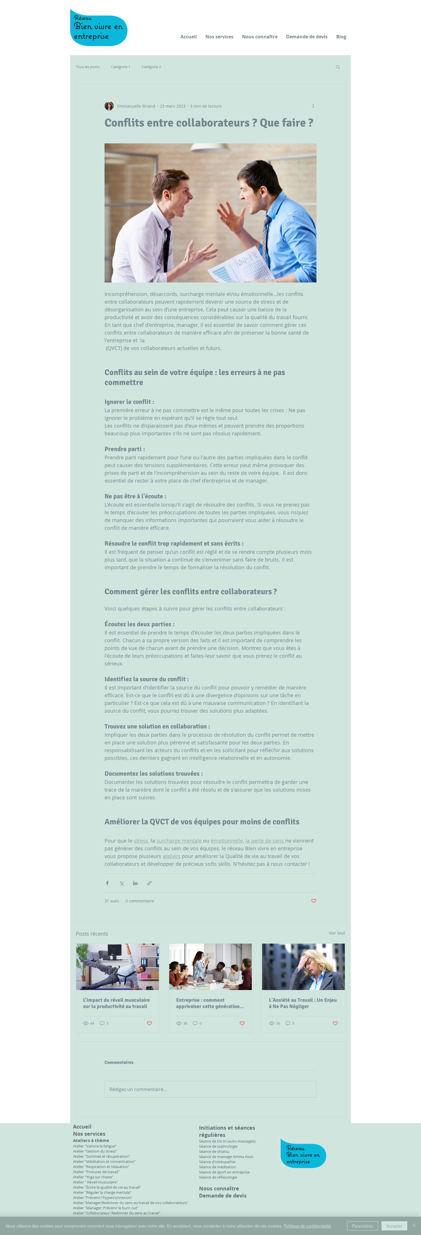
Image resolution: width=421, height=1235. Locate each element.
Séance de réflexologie (218, 1177)
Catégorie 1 (120, 66)
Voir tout (337, 933)
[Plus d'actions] (313, 105)
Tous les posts (88, 66)
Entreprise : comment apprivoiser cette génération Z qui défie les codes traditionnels (210, 1003)
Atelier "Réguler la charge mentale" (102, 1192)
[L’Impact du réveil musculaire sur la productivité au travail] (117, 967)
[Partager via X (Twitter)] (121, 883)
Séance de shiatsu (214, 1151)
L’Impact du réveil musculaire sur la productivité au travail (116, 1003)
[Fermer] (414, 1225)
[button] (338, 66)
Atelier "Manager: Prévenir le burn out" (106, 1207)
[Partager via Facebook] (107, 883)
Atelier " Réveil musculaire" (95, 1182)
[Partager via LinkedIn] (135, 883)
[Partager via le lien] (149, 883)
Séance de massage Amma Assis (226, 1156)
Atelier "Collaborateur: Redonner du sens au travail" (116, 1213)
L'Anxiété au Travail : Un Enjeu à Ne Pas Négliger (303, 1003)
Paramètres (362, 1226)
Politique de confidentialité (307, 1226)
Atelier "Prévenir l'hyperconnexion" (103, 1197)
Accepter (394, 1226)
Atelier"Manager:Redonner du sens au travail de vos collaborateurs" (130, 1202)
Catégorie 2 (151, 66)
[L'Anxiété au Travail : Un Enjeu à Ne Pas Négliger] (303, 967)
